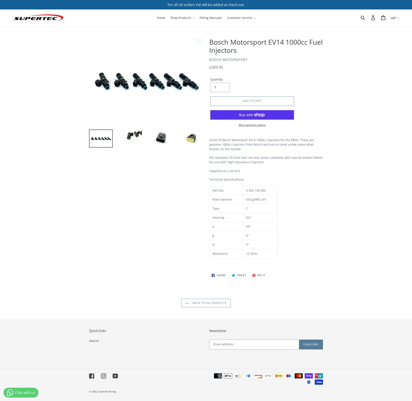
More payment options (252, 125)
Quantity (216, 79)
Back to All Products (209, 303)
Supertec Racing (107, 391)
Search (94, 341)
